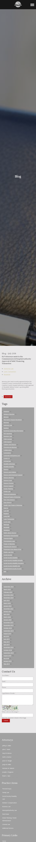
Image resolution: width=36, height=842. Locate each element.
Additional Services (7, 828)
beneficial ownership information (13, 431)
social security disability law (12, 566)
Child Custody (8, 439)
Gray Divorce (7, 502)
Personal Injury (6, 789)
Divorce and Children (10, 472)
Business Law (8, 436)
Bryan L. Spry (6, 776)
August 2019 (7, 633)
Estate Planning (8, 489)
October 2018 (8, 650)
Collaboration (8, 450)
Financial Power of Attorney (12, 497)
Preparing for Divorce (10, 547)
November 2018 (8, 647)
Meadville (7, 374)
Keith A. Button (6, 757)
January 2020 (7, 620)
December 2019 (8, 622)
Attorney (6, 422)
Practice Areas (9, 783)
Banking (6, 428)
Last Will (6, 511)
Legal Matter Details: (9, 693)
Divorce (6, 469)
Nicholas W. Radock (8, 768)
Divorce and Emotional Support (13, 475)
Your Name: (6, 675)
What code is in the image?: (11, 712)
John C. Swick (6, 749)
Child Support (8, 442)
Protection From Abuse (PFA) (12, 549)
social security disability (11, 558)
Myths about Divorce (10, 533)
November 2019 (8, 625)
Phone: (4, 687)
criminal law (7, 461)
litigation (6, 513)
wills (5, 571)
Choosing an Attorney (10, 447)
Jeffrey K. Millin (6, 746)
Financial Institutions (10, 494)
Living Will (7, 516)
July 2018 (6, 658)
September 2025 (9, 587)
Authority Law (8, 369)
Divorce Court (8, 480)
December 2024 (8, 595)
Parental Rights (8, 538)
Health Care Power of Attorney (13, 505)
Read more (8, 397)
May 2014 (7, 664)
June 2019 (7, 639)
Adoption (6, 411)
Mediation (7, 530)
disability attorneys (9, 464)
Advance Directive (9, 414)
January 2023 (7, 606)
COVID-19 (7, 458)
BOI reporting (8, 433)
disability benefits (9, 466)
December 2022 (8, 609)
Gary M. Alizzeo (7, 753)
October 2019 (8, 628)
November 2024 (8, 598)
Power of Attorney (9, 544)
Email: (4, 681)
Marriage (6, 524)
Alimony (6, 417)
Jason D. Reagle (7, 761)
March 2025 (7, 589)
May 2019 (7, 642)
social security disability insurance (14, 563)
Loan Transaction (10, 372)
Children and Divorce (10, 444)
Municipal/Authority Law (9, 810)
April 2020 (7, 614)
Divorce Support (8, 486)
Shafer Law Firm (8, 552)
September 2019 (9, 631)
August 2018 (7, 655)
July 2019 (6, 636)
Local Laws (7, 522)
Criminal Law (6, 824)
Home (4, 841)
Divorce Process (8, 483)
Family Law (7, 491)
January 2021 (7, 611)
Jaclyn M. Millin (6, 764)
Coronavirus (7, 453)
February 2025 (8, 592)
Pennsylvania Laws (9, 541)
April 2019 (7, 644)
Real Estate (5, 814)
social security (8, 555)
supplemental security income (13, 569)
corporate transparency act (12, 455)
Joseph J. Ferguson (7, 772)
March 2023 (7, 603)
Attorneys (7, 740)
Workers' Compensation (9, 803)
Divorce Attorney (9, 478)
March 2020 (7, 617)
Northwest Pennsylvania (11, 535)
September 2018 (9, 653)
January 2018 (7, 661)
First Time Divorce (9, 500)
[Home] (18, 8)
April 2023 (7, 600)
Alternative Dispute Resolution (13, 420)
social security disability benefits (13, 560)
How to (6, 508)
